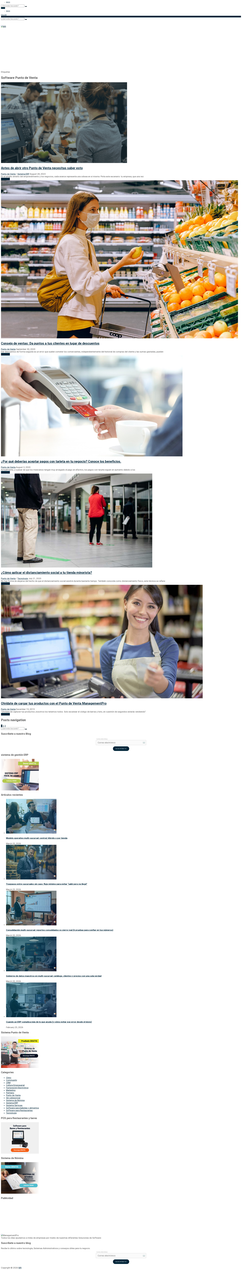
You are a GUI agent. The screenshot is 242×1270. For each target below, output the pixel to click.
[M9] (3, 26)
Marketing (11, 1090)
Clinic (8, 1077)
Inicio (8, 2)
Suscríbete (121, 748)
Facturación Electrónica (17, 1087)
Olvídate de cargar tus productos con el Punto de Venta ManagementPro (54, 703)
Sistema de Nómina (15, 1100)
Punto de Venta (8, 174)
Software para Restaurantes (19, 1110)
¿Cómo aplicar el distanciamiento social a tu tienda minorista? (46, 572)
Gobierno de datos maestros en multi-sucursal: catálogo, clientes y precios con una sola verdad (53, 976)
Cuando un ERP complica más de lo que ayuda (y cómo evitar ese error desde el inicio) (49, 1022)
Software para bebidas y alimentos (22, 1108)
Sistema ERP (23, 174)
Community (11, 1080)
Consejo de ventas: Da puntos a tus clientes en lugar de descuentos (50, 343)
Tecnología (22, 578)
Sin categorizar (13, 1098)
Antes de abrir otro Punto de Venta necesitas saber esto (42, 168)
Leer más (5, 179)
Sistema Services (14, 1105)
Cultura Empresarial (15, 1085)
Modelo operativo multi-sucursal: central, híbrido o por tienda (36, 838)
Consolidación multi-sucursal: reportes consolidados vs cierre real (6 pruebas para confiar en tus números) (59, 930)
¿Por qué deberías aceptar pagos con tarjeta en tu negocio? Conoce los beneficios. (61, 461)
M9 (20, 1267)
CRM (8, 1082)
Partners (10, 1093)
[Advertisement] (121, 46)
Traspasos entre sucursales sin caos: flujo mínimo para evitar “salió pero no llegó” (46, 884)
